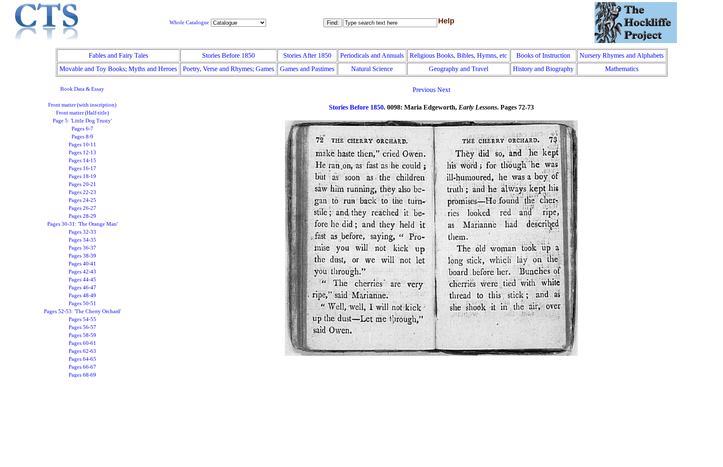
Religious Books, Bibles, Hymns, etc (458, 55)
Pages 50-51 (82, 303)
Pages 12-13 (82, 153)
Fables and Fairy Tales (118, 55)
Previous (424, 89)
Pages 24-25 (82, 200)
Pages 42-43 (82, 272)
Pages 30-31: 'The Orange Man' (82, 224)
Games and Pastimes (307, 68)
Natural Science (372, 68)
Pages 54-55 (82, 319)
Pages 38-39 (82, 256)
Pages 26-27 (82, 208)
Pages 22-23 (82, 192)
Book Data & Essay (82, 89)
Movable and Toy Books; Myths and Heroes (118, 68)
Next (443, 89)
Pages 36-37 (82, 248)
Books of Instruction (543, 55)
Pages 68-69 (82, 375)
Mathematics (621, 68)
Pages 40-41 (82, 264)
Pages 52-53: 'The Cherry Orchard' (82, 311)
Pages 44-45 (82, 280)
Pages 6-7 (82, 129)
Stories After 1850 (307, 55)
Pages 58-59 (82, 335)
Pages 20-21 (82, 184)
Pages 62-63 (82, 351)
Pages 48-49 (82, 296)
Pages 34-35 (82, 240)
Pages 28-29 (82, 216)
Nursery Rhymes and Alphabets (621, 55)
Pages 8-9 (82, 137)
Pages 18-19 (82, 176)
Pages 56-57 (82, 327)
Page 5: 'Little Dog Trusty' (82, 121)
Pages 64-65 (82, 359)
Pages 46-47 (82, 288)
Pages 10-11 (82, 145)
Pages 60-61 (82, 343)
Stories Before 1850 (228, 55)
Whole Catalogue (189, 23)
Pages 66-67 (82, 367)
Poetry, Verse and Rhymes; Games (228, 68)
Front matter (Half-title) (82, 113)
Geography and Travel (458, 68)
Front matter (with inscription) (82, 105)
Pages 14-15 (82, 160)
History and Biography (543, 68)
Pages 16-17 (82, 168)
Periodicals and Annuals (372, 55)
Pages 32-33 (82, 232)
